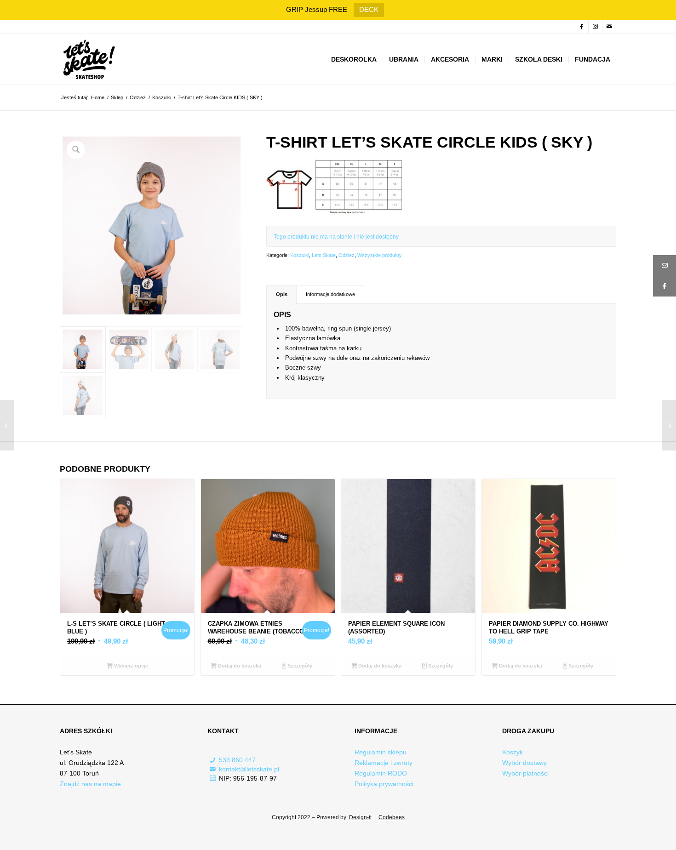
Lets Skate (324, 255)
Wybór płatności (525, 773)
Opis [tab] (281, 294)
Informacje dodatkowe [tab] (330, 294)
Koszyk (512, 752)
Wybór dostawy (524, 762)
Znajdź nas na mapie (90, 783)
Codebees (391, 817)
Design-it (360, 817)
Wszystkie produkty (379, 255)
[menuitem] (354, 59)
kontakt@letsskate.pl (249, 769)
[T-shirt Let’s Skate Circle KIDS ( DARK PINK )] (669, 425)
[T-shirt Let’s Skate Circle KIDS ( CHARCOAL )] (7, 425)
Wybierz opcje (130, 665)
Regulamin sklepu (381, 752)
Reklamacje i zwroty (383, 762)
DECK (368, 9)
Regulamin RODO (381, 773)
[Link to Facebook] (581, 27)
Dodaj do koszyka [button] (239, 665)
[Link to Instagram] (595, 27)
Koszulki (299, 255)
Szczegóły (299, 665)
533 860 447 (237, 760)
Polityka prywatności (384, 783)
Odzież (346, 255)
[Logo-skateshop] (88, 59)
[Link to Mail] (609, 27)
